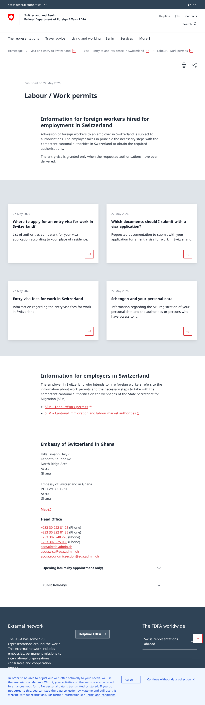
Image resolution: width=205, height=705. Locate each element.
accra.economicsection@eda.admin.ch (70, 556)
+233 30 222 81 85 (54, 532)
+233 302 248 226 (54, 537)
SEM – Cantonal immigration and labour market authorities (90, 413)
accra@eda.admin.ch (56, 546)
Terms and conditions (101, 695)
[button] (23, 38)
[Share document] (194, 65)
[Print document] (184, 65)
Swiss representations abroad (161, 641)
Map (44, 509)
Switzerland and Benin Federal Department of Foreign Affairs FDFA (55, 17)
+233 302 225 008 (54, 542)
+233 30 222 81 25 (54, 527)
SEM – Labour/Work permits (66, 407)
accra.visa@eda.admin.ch (60, 551)
